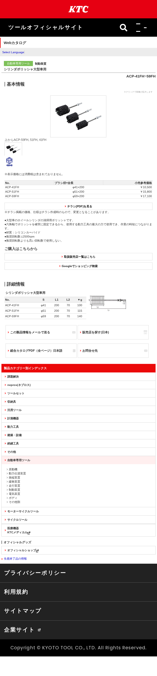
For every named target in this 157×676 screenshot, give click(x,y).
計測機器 (13, 418)
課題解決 (13, 376)
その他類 (14, 502)
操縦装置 (14, 477)
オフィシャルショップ (21, 550)
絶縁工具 (13, 443)
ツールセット (16, 393)
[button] (140, 27)
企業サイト (19, 630)
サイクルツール (17, 519)
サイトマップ (23, 611)
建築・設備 (14, 435)
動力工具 (13, 426)
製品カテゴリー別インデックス (25, 368)
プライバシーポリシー (35, 573)
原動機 (13, 469)
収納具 (11, 401)
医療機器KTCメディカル (17, 530)
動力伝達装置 (17, 473)
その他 (11, 451)
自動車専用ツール (18, 460)
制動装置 (14, 489)
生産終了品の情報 (15, 558)
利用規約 (16, 592)
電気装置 (14, 493)
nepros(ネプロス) (19, 385)
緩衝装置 (14, 481)
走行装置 (14, 485)
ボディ (13, 497)
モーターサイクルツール (23, 511)
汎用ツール (14, 410)
